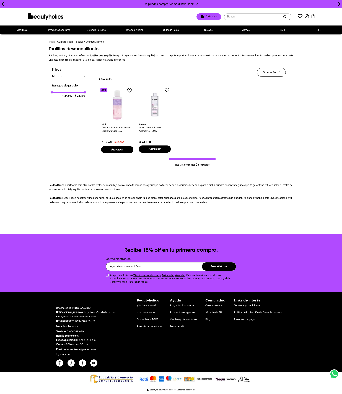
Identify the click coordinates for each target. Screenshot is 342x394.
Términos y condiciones (146, 275)
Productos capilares (59, 30)
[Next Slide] (339, 4)
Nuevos (208, 30)
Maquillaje (22, 30)
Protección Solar (134, 30)
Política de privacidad (173, 275)
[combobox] (257, 17)
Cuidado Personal (96, 30)
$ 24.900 (79, 96)
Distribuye (211, 16)
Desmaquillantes (95, 41)
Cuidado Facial (171, 30)
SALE (283, 30)
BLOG (320, 30)
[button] (171, 4)
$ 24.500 (67, 96)
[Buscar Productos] (285, 17)
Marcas (246, 30)
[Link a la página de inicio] (52, 42)
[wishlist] (300, 17)
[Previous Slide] (3, 4)
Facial (79, 41)
